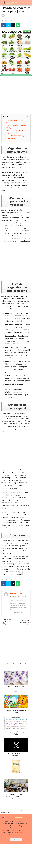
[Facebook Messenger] (8, 25)
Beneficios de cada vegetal (16, 136)
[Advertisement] (16, 94)
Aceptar (16, 839)
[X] (13, 25)
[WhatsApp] (18, 25)
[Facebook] (3, 25)
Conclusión (11, 138)
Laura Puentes (10, 15)
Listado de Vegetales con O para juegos (24, 622)
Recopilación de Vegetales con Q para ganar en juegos (8, 622)
